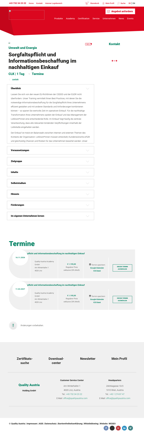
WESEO (112, 423)
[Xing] (130, 428)
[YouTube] (118, 428)
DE (130, 3)
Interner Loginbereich (53, 3)
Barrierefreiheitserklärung (70, 423)
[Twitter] (112, 428)
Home (31, 3)
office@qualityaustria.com (75, 398)
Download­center (56, 361)
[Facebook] (106, 428)
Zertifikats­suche (25, 361)
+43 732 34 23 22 (17, 3)
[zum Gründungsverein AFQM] (25, 412)
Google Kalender (97, 268)
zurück (15, 79)
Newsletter (87, 359)
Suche (122, 3)
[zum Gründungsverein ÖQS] (89, 412)
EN (134, 3)
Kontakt (39, 3)
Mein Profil (109, 3)
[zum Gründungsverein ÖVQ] (121, 412)
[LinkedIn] (124, 428)
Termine (38, 74)
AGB (41, 423)
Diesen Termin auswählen (122, 268)
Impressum (32, 423)
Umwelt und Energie (23, 48)
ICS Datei (97, 271)
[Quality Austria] (26, 15)
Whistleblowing (91, 423)
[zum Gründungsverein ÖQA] (57, 412)
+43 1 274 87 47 (117, 394)
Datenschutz (50, 423)
